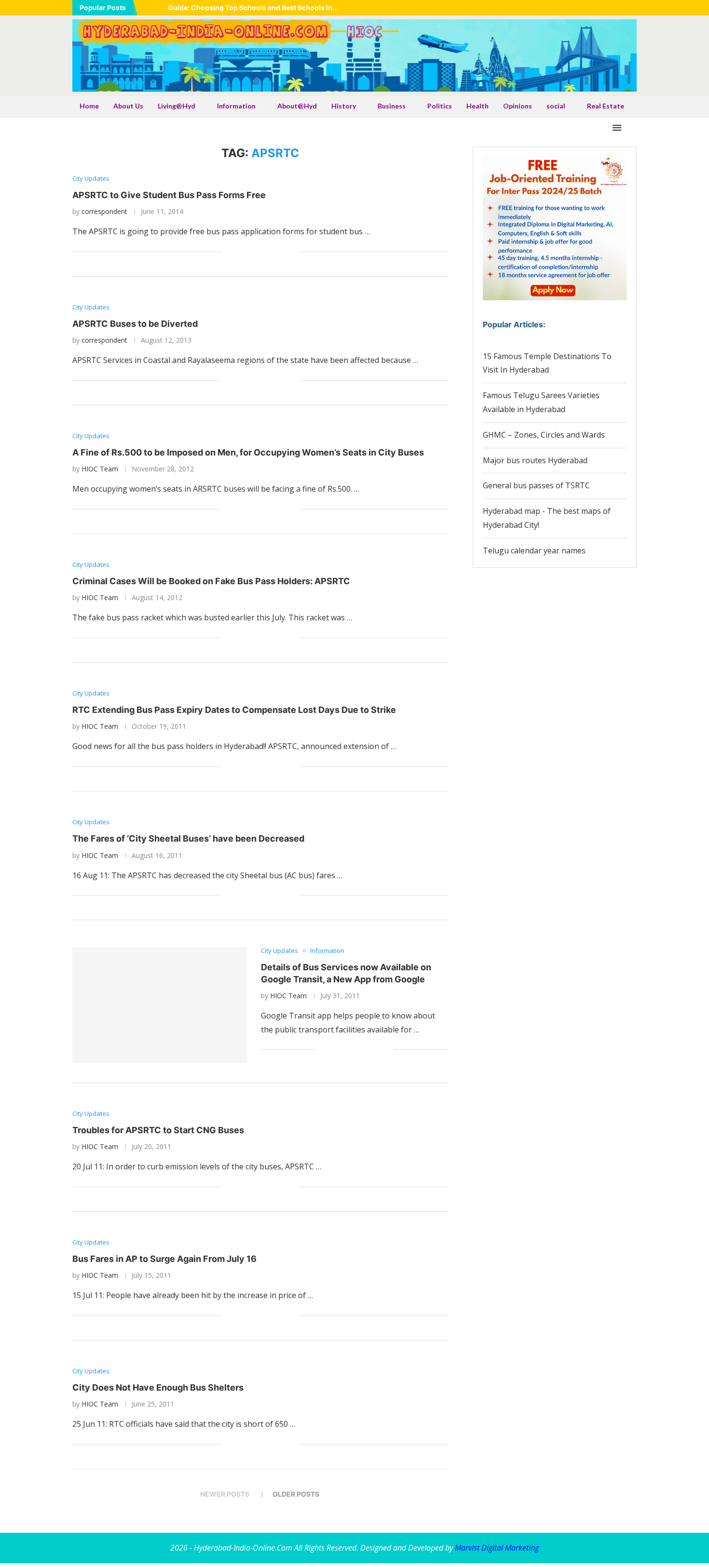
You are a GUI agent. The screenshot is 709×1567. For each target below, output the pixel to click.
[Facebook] (573, 7)
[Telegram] (634, 7)
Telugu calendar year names (534, 550)
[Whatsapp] (622, 7)
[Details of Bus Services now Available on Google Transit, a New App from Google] (159, 1005)
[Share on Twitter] (251, 251)
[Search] (632, 127)
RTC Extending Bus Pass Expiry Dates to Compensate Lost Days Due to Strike (234, 710)
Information (236, 106)
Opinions (517, 106)
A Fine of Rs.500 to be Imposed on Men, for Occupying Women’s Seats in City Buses (248, 452)
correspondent (104, 211)
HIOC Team (100, 468)
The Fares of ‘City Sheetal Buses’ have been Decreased (188, 838)
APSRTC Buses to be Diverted (135, 324)
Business (392, 106)
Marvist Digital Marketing (497, 1547)
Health (477, 106)
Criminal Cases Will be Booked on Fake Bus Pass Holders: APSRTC (211, 581)
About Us (128, 106)
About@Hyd (297, 106)
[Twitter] (585, 7)
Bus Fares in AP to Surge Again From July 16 (164, 1259)
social (555, 106)
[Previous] (146, 7)
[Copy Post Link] (281, 251)
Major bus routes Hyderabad (535, 460)
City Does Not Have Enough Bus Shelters (158, 1387)
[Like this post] (229, 251)
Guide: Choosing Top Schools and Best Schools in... (253, 7)
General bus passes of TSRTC (536, 485)
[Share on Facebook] (241, 251)
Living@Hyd (176, 106)
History (343, 106)
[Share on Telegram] (271, 251)
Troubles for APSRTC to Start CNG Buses (158, 1130)
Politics (439, 106)
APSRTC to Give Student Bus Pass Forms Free (169, 195)
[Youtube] (610, 7)
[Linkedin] (597, 7)
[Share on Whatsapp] (261, 251)
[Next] (158, 7)
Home (89, 106)
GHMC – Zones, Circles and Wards (544, 434)
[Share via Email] (291, 251)
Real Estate (605, 106)
